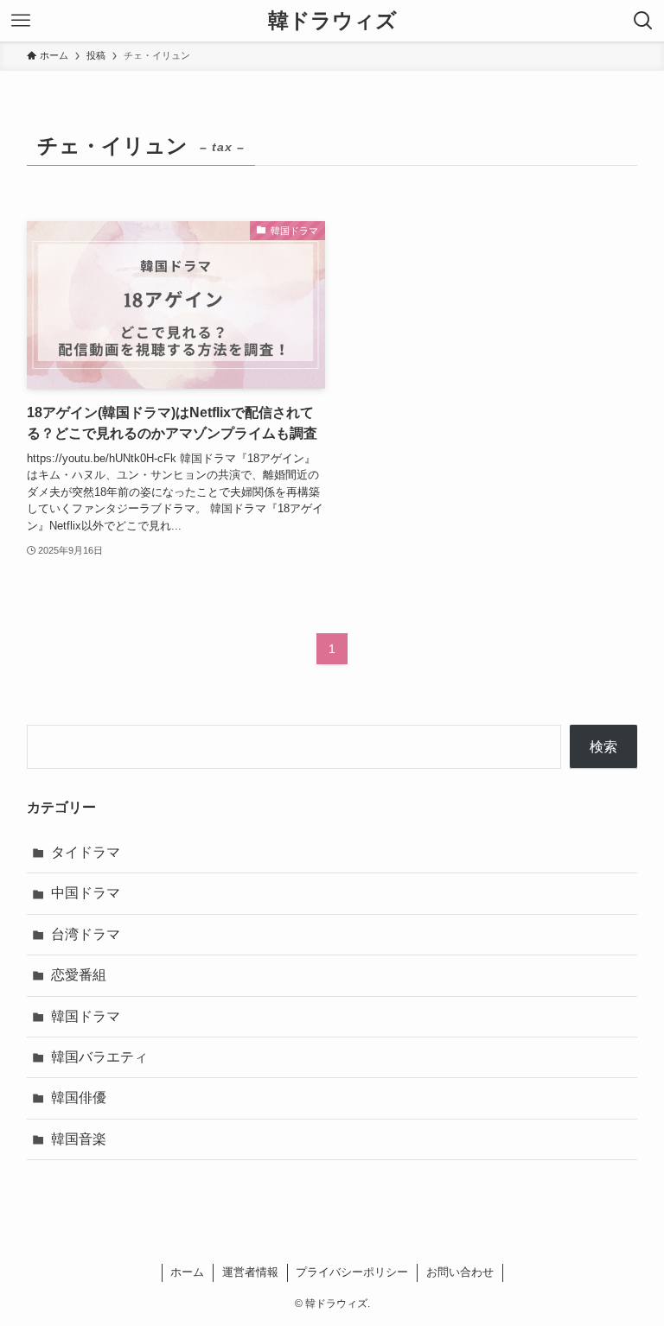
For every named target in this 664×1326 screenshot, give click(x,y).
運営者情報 (250, 1272)
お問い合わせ (460, 1272)
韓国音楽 (78, 1139)
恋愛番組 (78, 975)
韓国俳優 (78, 1097)
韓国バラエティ (99, 1057)
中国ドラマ (85, 892)
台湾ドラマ (85, 934)
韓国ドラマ (85, 1016)
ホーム (187, 1272)
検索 (603, 746)
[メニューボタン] (21, 20)
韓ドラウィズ (332, 20)
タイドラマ (85, 852)
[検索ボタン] (643, 20)
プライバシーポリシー (352, 1272)
